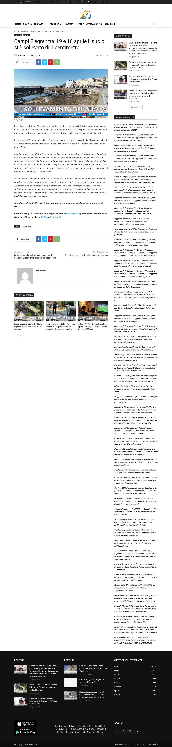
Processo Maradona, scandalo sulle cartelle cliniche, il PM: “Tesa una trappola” (143, 79)
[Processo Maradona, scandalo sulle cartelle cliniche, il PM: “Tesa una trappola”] (120, 79)
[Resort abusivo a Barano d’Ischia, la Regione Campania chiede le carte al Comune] (29, 311)
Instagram (55, 217)
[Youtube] (136, 731)
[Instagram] (123, 731)
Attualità (26, 35)
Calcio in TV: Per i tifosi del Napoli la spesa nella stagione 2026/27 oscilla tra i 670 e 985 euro (92, 326)
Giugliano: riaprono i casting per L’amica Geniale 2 (135, 193)
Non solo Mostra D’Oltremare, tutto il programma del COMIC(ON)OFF (135, 512)
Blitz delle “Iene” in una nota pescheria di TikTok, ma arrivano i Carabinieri (93, 668)
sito (43, 213)
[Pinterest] (50, 62)
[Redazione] (16, 55)
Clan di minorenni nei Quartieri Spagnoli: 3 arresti (86, 255)
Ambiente (24, 31)
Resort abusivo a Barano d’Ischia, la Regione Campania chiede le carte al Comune (28, 326)
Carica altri (135, 107)
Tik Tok (44, 217)
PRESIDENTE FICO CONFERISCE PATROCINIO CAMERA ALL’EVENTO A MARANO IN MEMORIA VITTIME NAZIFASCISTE (134, 640)
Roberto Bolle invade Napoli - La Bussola (131, 347)
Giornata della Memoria (124, 637)
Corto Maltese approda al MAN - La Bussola (132, 509)
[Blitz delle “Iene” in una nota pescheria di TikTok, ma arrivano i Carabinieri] (70, 669)
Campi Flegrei (27, 226)
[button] (154, 24)
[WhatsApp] (57, 62)
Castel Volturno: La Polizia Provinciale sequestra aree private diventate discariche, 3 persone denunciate (60, 326)
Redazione (24, 55)
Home (16, 31)
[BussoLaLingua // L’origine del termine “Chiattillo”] (70, 682)
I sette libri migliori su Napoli (139, 472)
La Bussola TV (73, 213)
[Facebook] (38, 62)
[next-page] (20, 335)
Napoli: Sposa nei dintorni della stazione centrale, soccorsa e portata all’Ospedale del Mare (92, 694)
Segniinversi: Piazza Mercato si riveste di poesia (134, 182)
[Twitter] (44, 62)
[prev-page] (16, 335)
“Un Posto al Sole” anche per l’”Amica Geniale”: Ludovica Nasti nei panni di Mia (134, 297)
